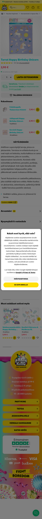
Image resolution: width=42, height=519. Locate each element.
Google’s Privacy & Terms (25, 272)
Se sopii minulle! (21, 285)
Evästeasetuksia (21, 279)
